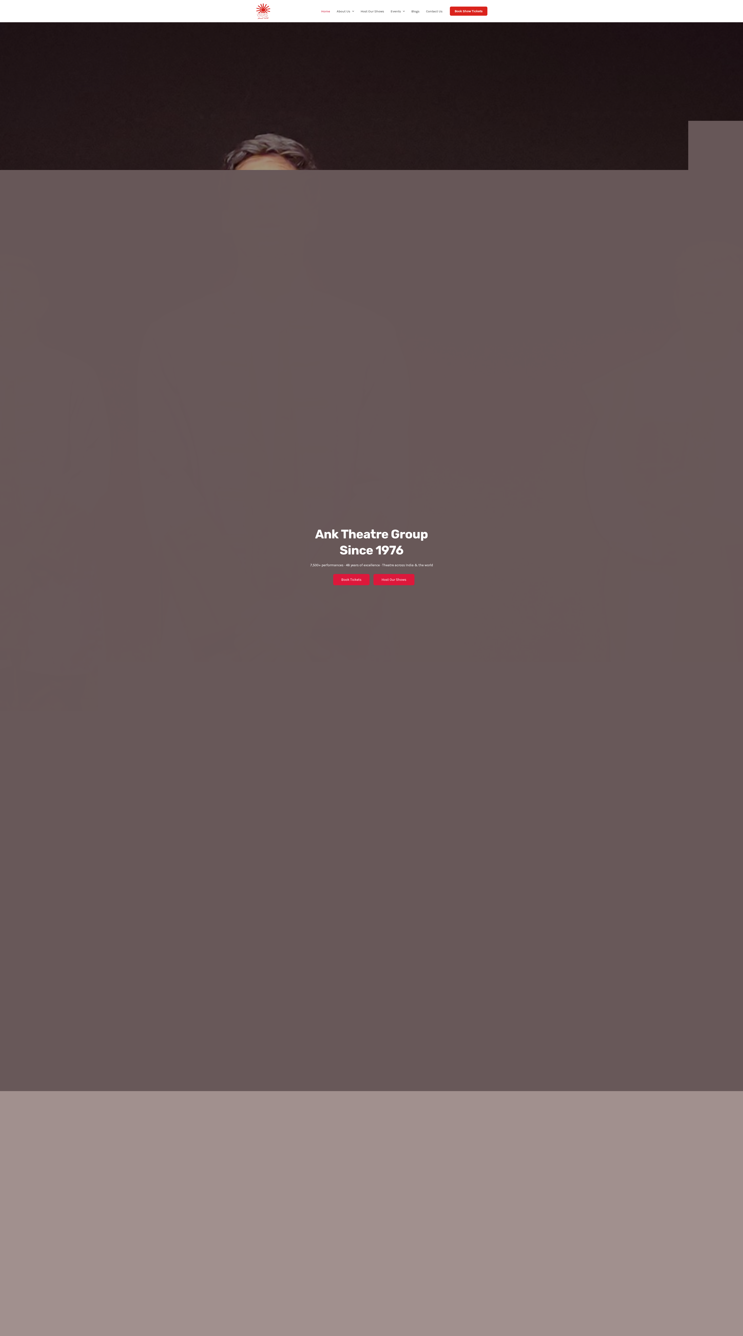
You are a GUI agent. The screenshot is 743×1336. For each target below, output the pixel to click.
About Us (343, 11)
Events (396, 11)
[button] (352, 11)
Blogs (415, 11)
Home (325, 11)
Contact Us (434, 11)
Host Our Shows (372, 11)
